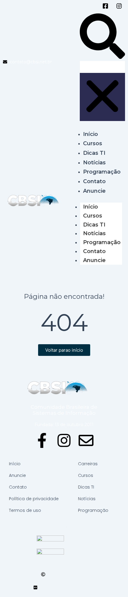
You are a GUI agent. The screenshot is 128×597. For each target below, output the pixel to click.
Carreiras (88, 464)
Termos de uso (25, 510)
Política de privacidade (34, 499)
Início (90, 206)
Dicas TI (94, 224)
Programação (102, 242)
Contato (94, 251)
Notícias (94, 233)
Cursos (92, 215)
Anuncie (94, 260)
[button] (102, 37)
